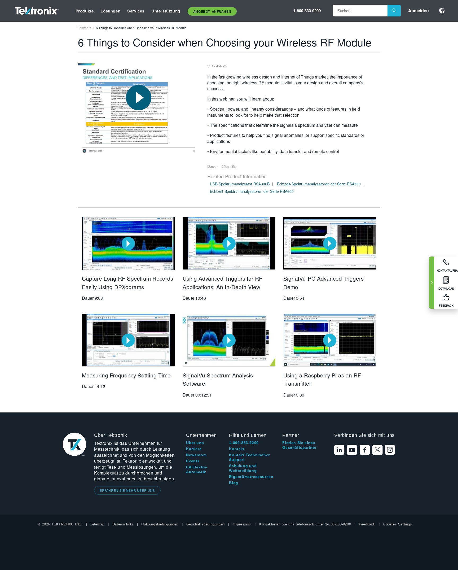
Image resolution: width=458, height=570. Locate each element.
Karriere (193, 449)
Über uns (195, 443)
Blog (233, 483)
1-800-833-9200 (307, 11)
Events (193, 461)
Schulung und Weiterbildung (243, 468)
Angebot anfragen (212, 11)
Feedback (367, 524)
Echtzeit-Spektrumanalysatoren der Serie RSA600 (252, 191)
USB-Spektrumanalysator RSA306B (240, 183)
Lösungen (110, 11)
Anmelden (418, 10)
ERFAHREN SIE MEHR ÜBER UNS (127, 490)
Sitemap (97, 524)
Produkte (85, 11)
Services (135, 11)
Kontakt (236, 449)
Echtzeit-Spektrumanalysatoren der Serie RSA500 (319, 183)
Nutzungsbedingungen (159, 524)
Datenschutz (123, 524)
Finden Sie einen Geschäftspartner (299, 445)
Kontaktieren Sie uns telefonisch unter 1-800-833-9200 (305, 524)
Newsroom (196, 455)
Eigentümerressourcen (251, 477)
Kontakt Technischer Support (249, 457)
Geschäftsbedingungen (205, 524)
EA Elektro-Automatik (197, 469)
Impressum (242, 524)
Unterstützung (165, 11)
